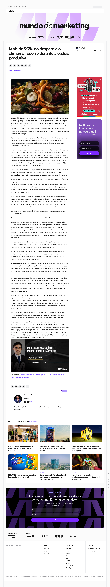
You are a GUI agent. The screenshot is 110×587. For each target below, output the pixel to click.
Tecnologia (69, 568)
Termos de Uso (92, 551)
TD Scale (24, 6)
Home (39, 11)
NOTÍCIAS (47, 11)
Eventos (10, 6)
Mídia (67, 558)
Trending (68, 548)
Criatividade (69, 565)
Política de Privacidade (94, 548)
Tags (89, 553)
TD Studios (17, 6)
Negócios (68, 551)
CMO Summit (48, 551)
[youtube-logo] (15, 546)
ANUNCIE (67, 11)
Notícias (46, 548)
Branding (68, 553)
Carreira (68, 563)
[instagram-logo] (7, 546)
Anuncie (46, 553)
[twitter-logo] (9, 546)
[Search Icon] (97, 7)
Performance (69, 556)
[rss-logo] (17, 546)
